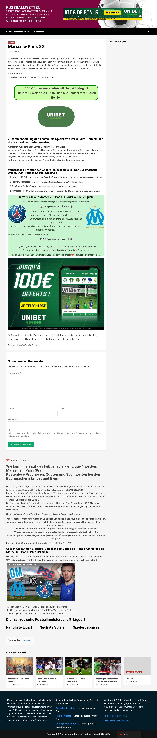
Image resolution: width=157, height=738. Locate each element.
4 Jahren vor (44, 685)
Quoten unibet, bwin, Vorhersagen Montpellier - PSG (46, 543)
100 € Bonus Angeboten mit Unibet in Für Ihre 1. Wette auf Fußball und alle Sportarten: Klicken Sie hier (56, 92)
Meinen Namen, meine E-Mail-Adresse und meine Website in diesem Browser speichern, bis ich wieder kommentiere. (55, 435)
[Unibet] (56, 293)
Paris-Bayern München (23, 254)
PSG (45, 713)
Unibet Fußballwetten (16, 32)
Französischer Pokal (104, 672)
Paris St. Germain (31, 345)
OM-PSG (130, 679)
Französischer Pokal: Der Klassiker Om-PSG (28, 234)
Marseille (20, 345)
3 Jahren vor (14, 685)
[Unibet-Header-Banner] (102, 13)
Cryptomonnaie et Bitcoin (116, 720)
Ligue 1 (11, 42)
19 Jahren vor (14, 52)
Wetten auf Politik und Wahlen (119, 700)
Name (11, 408)
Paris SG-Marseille (21, 181)
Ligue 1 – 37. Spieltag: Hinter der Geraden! (32, 177)
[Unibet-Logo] (56, 125)
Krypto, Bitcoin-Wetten (115, 715)
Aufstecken (26, 640)
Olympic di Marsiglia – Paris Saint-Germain (56, 528)
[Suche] (149, 31)
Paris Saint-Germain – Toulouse (50, 211)
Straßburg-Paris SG (21, 186)
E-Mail (60, 408)
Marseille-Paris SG (21, 190)
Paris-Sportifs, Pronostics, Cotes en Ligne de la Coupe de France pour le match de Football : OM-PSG (56, 518)
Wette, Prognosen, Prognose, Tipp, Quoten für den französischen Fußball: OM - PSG (56, 532)
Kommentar (14, 373)
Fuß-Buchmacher (125, 710)
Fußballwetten (23, 7)
